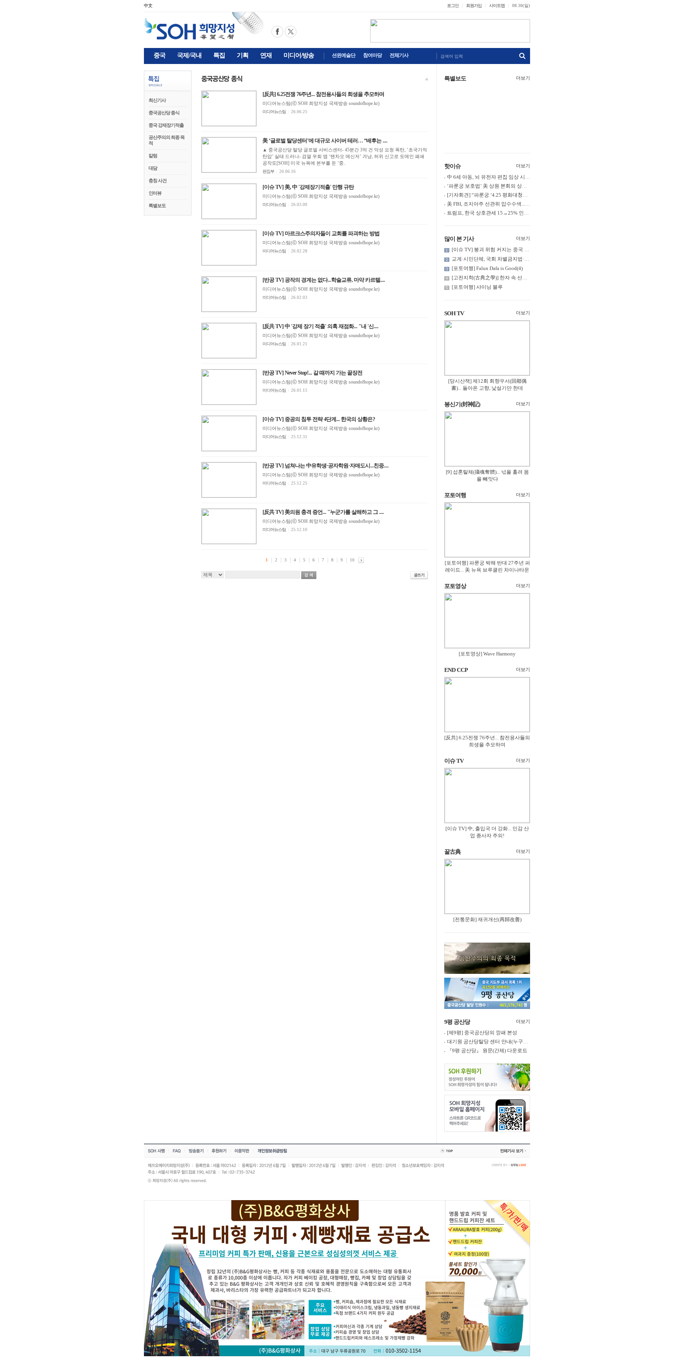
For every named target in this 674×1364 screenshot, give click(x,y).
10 (352, 560)
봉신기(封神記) (462, 404)
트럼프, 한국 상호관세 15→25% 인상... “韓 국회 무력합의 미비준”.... (522, 213)
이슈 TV (454, 761)
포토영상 (455, 586)
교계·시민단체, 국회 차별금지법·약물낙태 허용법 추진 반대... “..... (524, 259)
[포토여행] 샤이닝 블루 (477, 287)
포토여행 (455, 495)
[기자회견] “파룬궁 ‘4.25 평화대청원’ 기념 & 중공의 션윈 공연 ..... (519, 195)
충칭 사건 (158, 180)
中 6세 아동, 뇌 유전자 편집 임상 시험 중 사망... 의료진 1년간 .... (517, 177)
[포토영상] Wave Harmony (487, 654)
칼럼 (153, 155)
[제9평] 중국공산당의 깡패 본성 (482, 1032)
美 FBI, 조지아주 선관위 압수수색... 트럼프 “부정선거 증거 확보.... (519, 204)
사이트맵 (497, 5)
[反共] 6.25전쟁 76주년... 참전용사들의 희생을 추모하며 (323, 94)
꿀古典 (452, 852)
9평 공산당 (457, 1022)
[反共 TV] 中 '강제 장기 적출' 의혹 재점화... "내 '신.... (320, 326)
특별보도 (157, 205)
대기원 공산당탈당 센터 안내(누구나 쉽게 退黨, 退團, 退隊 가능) (518, 1041)
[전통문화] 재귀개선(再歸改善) (487, 919)
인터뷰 (155, 193)
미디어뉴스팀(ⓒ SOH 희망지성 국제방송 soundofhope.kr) (321, 103)
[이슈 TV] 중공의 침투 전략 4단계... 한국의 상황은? (319, 419)
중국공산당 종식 (164, 112)
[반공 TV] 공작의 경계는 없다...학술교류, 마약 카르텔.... (324, 280)
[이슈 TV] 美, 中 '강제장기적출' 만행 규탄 (308, 187)
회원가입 (474, 5)
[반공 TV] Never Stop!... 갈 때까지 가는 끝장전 (312, 373)
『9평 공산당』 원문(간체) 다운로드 (487, 1050)
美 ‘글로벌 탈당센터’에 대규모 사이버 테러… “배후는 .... (325, 141)
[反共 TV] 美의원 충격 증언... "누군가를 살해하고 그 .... (323, 512)
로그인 (453, 5)
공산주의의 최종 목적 (166, 140)
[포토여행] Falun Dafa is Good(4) (487, 268)
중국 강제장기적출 (166, 125)
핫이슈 (452, 166)
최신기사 (157, 100)
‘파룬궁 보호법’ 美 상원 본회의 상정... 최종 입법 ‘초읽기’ (510, 186)
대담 (153, 168)
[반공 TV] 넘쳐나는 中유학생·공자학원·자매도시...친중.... (325, 466)
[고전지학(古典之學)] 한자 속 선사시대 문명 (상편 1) (509, 278)
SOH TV (454, 313)
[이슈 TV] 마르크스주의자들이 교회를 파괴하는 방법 (321, 233)
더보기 (523, 77)
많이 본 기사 (459, 239)
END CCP (456, 670)
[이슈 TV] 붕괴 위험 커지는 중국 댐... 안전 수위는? (507, 249)
